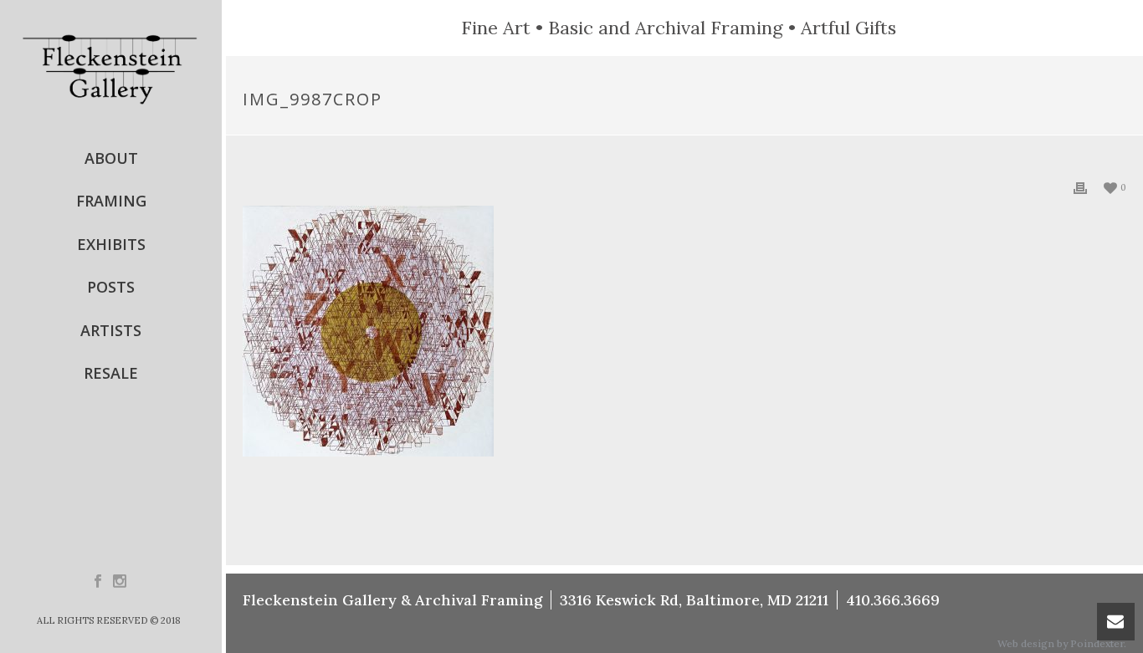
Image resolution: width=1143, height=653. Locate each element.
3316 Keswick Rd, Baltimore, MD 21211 (694, 600)
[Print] (1080, 186)
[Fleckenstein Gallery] (111, 68)
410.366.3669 (893, 600)
